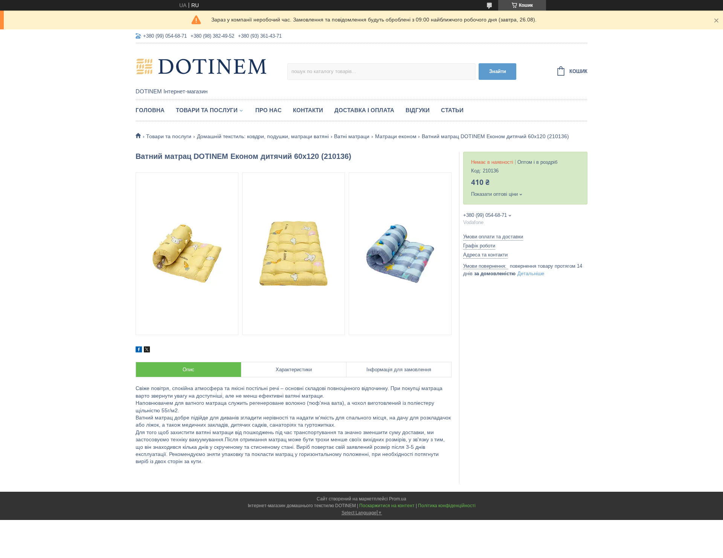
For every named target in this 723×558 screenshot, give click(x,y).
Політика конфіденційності (447, 505)
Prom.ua (397, 499)
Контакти (308, 110)
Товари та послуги (207, 110)
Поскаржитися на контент (387, 505)
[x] (147, 351)
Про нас (268, 110)
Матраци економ (395, 136)
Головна (150, 110)
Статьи (452, 110)
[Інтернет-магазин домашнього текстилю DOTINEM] (201, 66)
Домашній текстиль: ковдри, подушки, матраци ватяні (263, 136)
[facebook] (139, 351)
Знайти (497, 71)
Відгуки (418, 110)
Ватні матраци (351, 136)
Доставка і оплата (364, 110)
